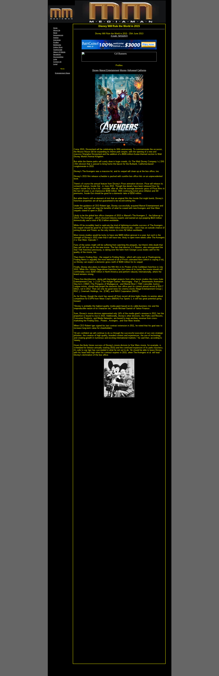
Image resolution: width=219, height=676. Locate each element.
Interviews (57, 40)
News (55, 33)
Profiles (56, 42)
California (141, 70)
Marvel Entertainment (109, 70)
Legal (55, 64)
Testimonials (57, 49)
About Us (56, 30)
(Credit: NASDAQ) (119, 36)
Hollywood (132, 70)
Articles (56, 37)
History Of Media (59, 52)
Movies (123, 70)
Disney (95, 70)
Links (55, 59)
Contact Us (57, 62)
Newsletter (57, 54)
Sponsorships (58, 57)
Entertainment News (62, 73)
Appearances (58, 35)
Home (55, 28)
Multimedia (57, 45)
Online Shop (58, 47)
